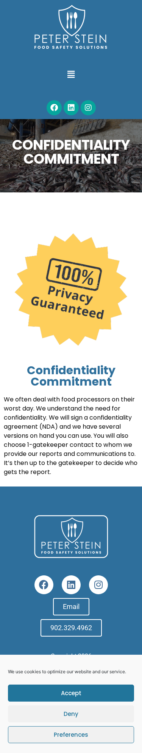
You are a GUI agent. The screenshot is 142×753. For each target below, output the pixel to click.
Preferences (71, 735)
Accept (71, 693)
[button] (70, 74)
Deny (71, 714)
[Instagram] (88, 107)
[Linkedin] (71, 107)
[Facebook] (54, 107)
